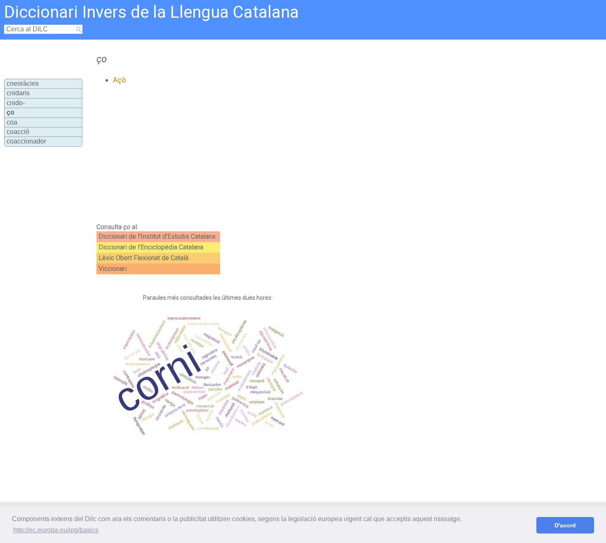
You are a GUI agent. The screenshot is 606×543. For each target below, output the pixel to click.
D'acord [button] (565, 525)
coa (12, 122)
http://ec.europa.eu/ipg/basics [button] (56, 530)
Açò (119, 79)
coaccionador (26, 141)
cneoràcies (23, 83)
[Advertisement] (268, 154)
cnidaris (18, 92)
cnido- (16, 102)
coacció (18, 131)
